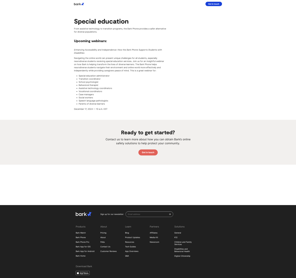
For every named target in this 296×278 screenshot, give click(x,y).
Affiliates (153, 233)
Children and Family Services (183, 243)
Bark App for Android (85, 251)
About (103, 237)
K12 (175, 237)
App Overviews (131, 251)
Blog (127, 233)
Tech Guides (130, 246)
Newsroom (154, 242)
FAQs (102, 242)
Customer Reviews (108, 251)
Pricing (103, 233)
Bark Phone (81, 237)
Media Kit (154, 237)
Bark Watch (81, 233)
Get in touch (213, 4)
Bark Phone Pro (82, 242)
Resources (129, 242)
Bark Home (80, 256)
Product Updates (132, 237)
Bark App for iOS (83, 246)
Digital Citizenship (182, 256)
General (177, 233)
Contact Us (105, 246)
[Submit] (169, 214)
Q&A (127, 256)
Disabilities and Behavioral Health (182, 250)
